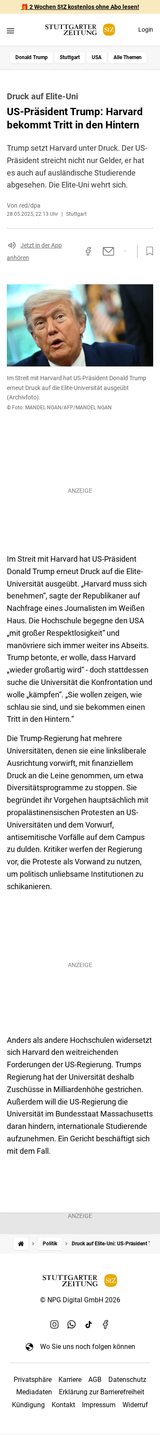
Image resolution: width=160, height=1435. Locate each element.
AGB (95, 1379)
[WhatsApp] (72, 1324)
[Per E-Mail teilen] (108, 251)
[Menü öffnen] (10, 31)
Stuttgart (70, 57)
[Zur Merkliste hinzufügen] (147, 251)
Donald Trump (31, 57)
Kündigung (28, 1405)
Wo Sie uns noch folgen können (87, 1347)
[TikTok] (89, 1324)
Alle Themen (127, 57)
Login (145, 29)
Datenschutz (127, 1379)
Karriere (69, 1379)
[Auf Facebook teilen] (88, 251)
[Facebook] (106, 1324)
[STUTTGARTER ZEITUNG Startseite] (80, 30)
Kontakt (63, 1405)
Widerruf (135, 1405)
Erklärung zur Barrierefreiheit (101, 1392)
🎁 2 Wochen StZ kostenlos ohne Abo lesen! (80, 6)
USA (97, 57)
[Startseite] (21, 1244)
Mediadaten (34, 1392)
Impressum (99, 1405)
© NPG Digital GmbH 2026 (80, 1300)
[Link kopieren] (73, 251)
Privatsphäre (33, 1379)
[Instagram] (54, 1324)
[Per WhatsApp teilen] (125, 251)
